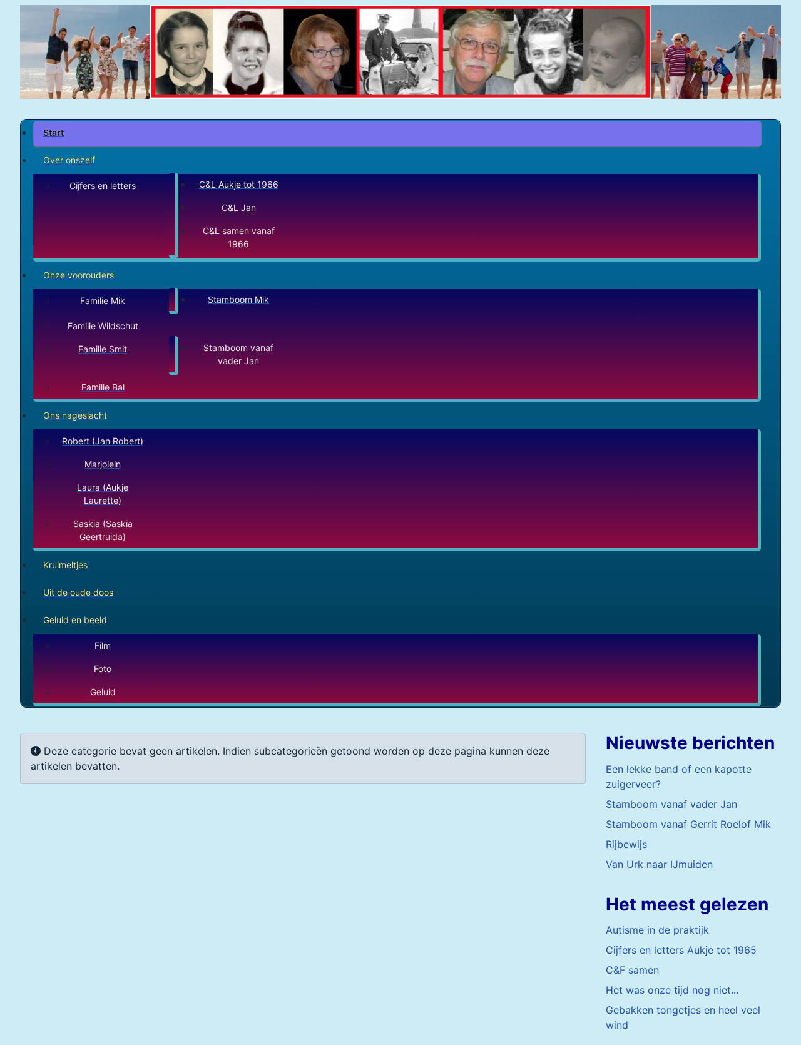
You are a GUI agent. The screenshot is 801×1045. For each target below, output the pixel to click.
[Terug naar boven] (779, 1022)
